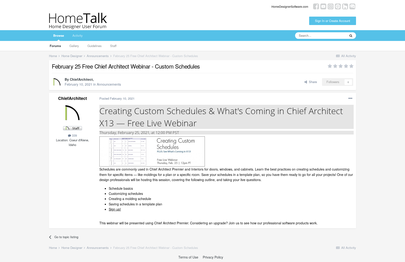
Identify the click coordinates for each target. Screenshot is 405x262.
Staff (113, 46)
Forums (55, 46)
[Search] (351, 35)
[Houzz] (345, 6)
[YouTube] (323, 6)
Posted (117, 98)
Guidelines (94, 46)
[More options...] (350, 98)
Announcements (109, 84)
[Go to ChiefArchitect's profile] (57, 82)
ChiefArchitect (81, 79)
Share (312, 82)
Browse (58, 35)
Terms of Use (188, 257)
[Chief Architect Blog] (352, 6)
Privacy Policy (213, 257)
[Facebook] (316, 6)
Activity (77, 35)
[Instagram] (331, 6)
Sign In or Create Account (332, 20)
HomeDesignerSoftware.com (289, 6)
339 (74, 135)
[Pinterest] (338, 6)
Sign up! (115, 209)
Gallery (74, 46)
